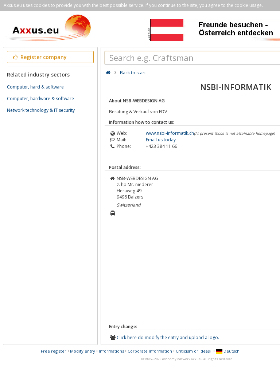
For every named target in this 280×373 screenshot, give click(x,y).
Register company (43, 57)
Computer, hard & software (35, 87)
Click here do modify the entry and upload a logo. (168, 337)
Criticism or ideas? (193, 351)
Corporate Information (150, 351)
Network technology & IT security (41, 110)
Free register (53, 351)
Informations (111, 351)
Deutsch (231, 351)
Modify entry (82, 351)
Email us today (161, 140)
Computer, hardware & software (40, 98)
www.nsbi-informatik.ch (170, 133)
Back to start (133, 73)
